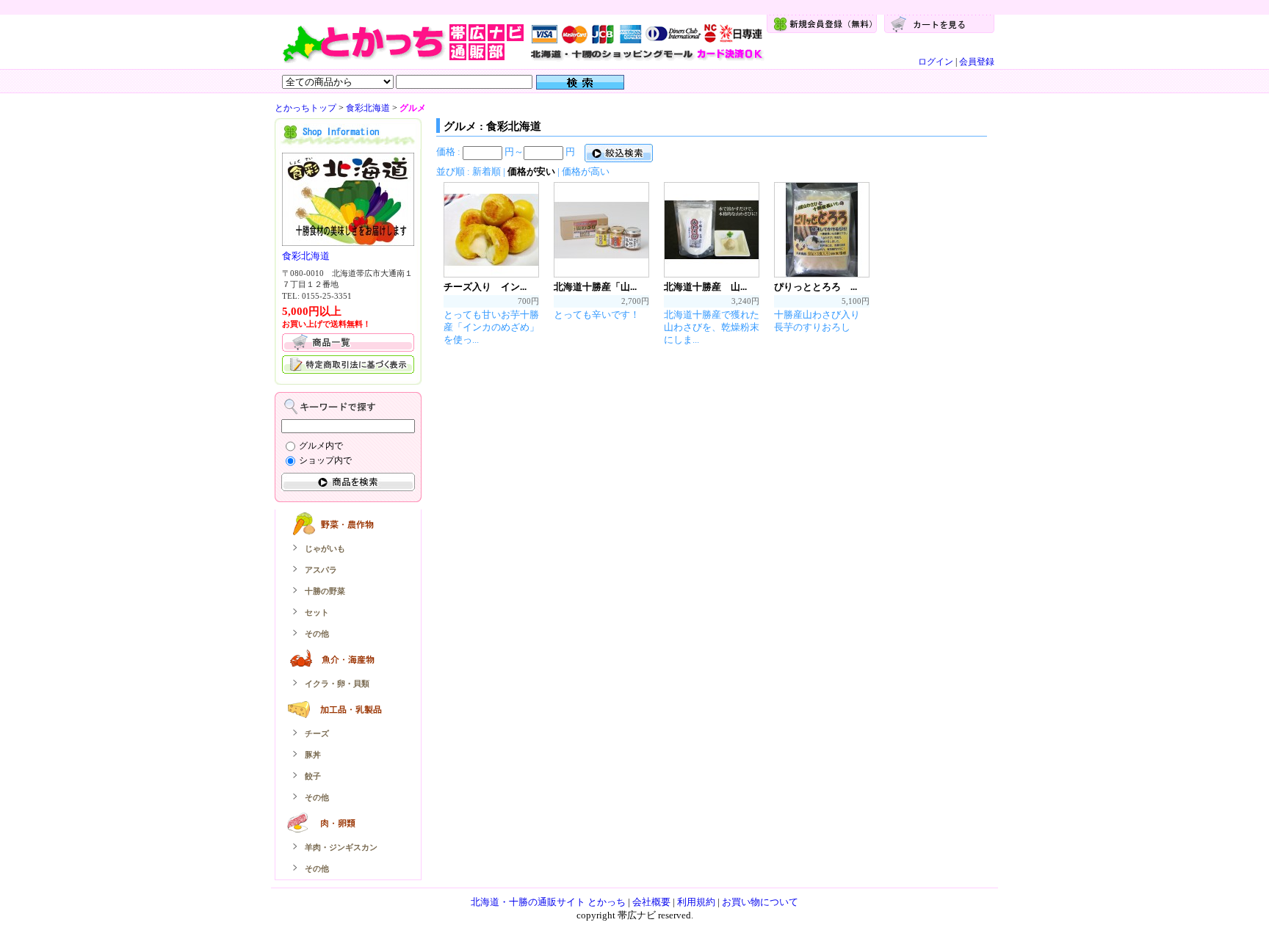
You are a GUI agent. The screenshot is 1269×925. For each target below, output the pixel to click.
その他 (317, 633)
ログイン (935, 62)
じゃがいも (325, 548)
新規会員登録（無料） (822, 24)
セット (317, 612)
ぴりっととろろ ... (815, 286)
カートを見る (939, 24)
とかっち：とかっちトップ (522, 41)
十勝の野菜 (325, 591)
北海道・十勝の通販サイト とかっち (548, 901)
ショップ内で (325, 460)
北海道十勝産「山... (595, 286)
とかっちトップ (305, 108)
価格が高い (586, 171)
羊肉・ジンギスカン (341, 847)
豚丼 (313, 754)
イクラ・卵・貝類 (337, 683)
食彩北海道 (368, 108)
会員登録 (976, 62)
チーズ (317, 733)
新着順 (486, 171)
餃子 (313, 776)
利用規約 (696, 901)
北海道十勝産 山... (705, 286)
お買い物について (760, 901)
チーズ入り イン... (485, 286)
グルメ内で (321, 445)
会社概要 (651, 901)
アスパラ (321, 569)
